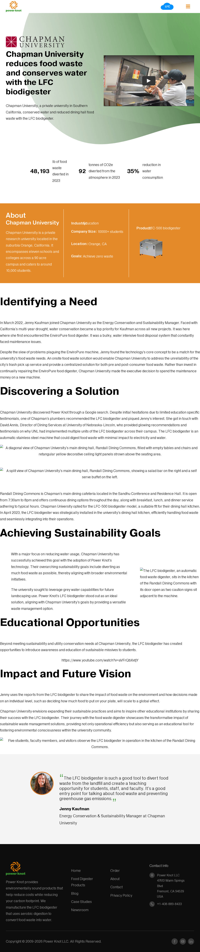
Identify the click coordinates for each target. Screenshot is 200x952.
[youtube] (183, 941)
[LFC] (167, 4)
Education (91, 223)
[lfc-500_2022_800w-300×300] (151, 236)
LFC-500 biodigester (164, 228)
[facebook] (174, 941)
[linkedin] (191, 941)
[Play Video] (149, 80)
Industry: (79, 223)
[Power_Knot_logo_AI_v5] (13, 3)
